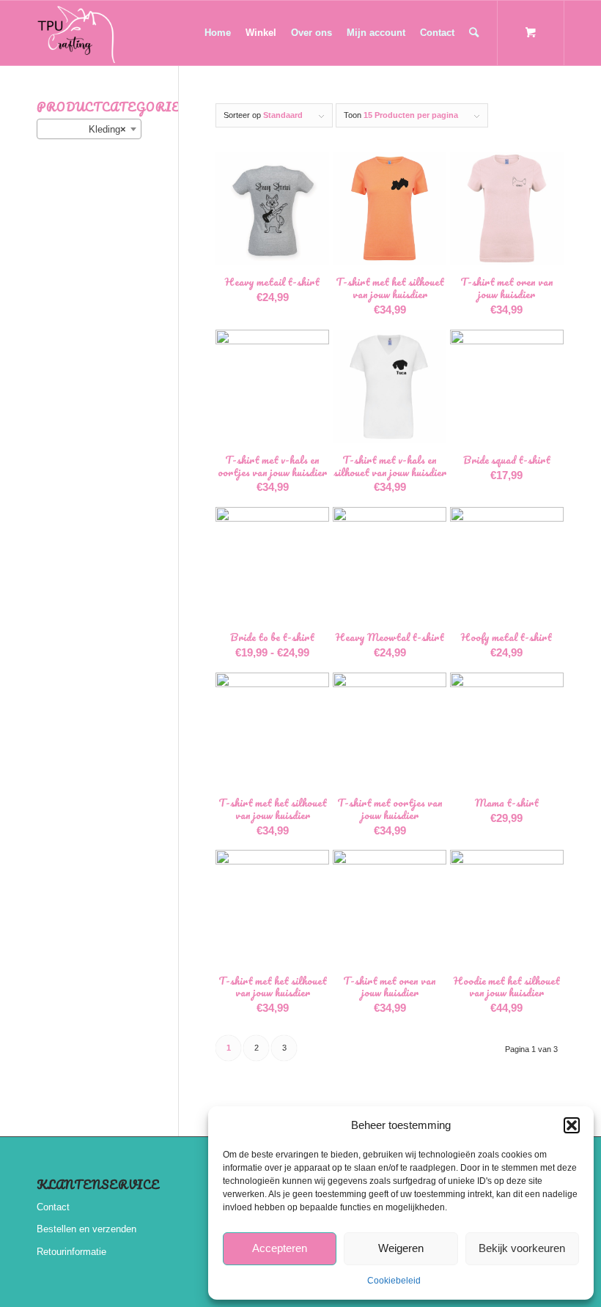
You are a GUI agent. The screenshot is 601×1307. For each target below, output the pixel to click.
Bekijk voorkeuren (522, 1248)
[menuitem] (217, 33)
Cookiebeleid (394, 1280)
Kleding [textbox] (107, 129)
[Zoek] (474, 33)
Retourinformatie (71, 1251)
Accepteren (279, 1248)
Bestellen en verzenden (86, 1228)
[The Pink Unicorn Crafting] (78, 33)
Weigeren (401, 1248)
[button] (571, 1125)
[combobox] (89, 129)
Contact (53, 1207)
